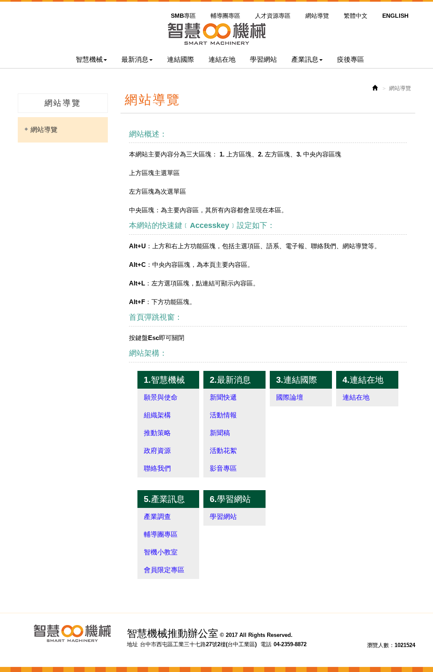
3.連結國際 (296, 379)
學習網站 (223, 516)
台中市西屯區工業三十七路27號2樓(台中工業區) (198, 644)
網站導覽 (317, 15)
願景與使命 (161, 397)
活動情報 (223, 415)
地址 (132, 644)
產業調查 (157, 516)
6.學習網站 (230, 499)
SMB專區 (183, 15)
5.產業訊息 (164, 499)
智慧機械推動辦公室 (216, 34)
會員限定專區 (164, 569)
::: (170, 5)
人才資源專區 (272, 15)
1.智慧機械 (164, 379)
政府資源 (157, 450)
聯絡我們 (157, 468)
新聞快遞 (223, 397)
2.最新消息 (230, 379)
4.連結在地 (363, 379)
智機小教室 (161, 552)
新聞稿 (220, 432)
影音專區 (223, 468)
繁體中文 (355, 15)
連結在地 (356, 397)
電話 (265, 644)
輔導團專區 (225, 15)
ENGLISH (395, 15)
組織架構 (157, 415)
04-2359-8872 (290, 644)
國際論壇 (289, 397)
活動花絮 (223, 450)
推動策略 (157, 432)
